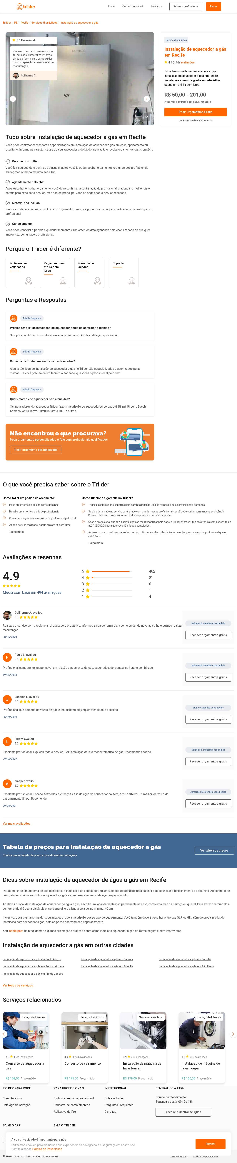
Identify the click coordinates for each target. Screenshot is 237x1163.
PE (15, 22)
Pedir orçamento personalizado (36, 450)
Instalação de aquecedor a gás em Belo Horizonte (33, 966)
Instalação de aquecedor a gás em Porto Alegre (32, 959)
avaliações (188, 62)
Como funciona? (132, 6)
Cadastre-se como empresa (72, 1105)
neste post (16, 931)
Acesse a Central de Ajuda (183, 1112)
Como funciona (12, 1098)
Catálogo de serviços (16, 1105)
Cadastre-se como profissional (74, 1098)
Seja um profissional (185, 6)
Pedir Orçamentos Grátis (195, 112)
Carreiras (110, 1111)
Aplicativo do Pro (65, 1111)
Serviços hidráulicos (176, 40)
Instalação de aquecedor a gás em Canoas (107, 959)
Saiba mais (16, 532)
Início (111, 6)
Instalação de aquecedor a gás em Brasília (107, 966)
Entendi (210, 1144)
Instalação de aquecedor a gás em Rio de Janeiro (33, 973)
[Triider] (43, 6)
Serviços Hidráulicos (44, 22)
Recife (24, 22)
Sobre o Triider (114, 1098)
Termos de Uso (178, 1156)
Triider (7, 22)
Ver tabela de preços (214, 850)
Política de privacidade (205, 1156)
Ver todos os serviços (18, 985)
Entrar (213, 6)
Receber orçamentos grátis (208, 635)
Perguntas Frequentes (119, 1105)
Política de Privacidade (47, 1149)
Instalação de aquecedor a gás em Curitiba (185, 959)
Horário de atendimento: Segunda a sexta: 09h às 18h (174, 1099)
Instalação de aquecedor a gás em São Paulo (186, 966)
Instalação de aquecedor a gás (79, 22)
